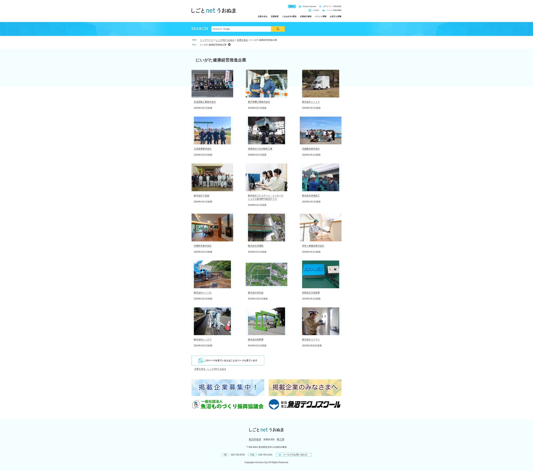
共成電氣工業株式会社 (205, 102)
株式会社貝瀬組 (255, 246)
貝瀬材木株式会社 (203, 246)
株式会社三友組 (201, 195)
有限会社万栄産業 (311, 292)
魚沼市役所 (255, 439)
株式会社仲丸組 (255, 292)
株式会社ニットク (311, 102)
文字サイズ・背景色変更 (332, 6)
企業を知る (262, 16)
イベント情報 (320, 16)
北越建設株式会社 (311, 149)
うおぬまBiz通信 (289, 16)
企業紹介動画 (305, 16)
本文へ (291, 6)
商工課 (280, 439)
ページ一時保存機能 (333, 10)
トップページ (206, 40)
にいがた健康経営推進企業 (213, 45)
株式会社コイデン (311, 339)
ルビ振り (316, 10)
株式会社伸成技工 (311, 195)
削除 (229, 44)
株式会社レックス (203, 339)
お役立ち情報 (335, 16)
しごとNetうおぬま (225, 40)
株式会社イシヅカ (203, 292)
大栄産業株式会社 (203, 149)
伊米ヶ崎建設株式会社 (313, 246)
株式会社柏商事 (255, 339)
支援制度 (275, 16)
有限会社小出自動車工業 (260, 149)
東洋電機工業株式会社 (259, 102)
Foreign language (309, 6)
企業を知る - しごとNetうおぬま (210, 369)
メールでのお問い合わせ (295, 455)
